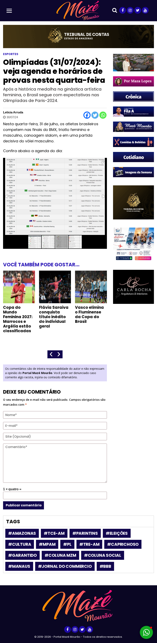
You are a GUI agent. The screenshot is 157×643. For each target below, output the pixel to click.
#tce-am (54, 533)
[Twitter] (95, 115)
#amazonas (22, 533)
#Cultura (19, 544)
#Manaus (19, 566)
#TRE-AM (89, 544)
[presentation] (51, 354)
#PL (67, 544)
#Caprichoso (123, 544)
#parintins (85, 533)
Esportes (10, 54)
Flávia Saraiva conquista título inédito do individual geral (53, 317)
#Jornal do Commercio (65, 566)
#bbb (105, 566)
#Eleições (117, 533)
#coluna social (102, 555)
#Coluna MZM (60, 555)
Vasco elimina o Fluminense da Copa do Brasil (89, 314)
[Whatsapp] (103, 115)
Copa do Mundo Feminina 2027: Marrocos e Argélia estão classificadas (18, 319)
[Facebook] (87, 115)
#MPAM (47, 544)
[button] (103, 161)
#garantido (22, 555)
